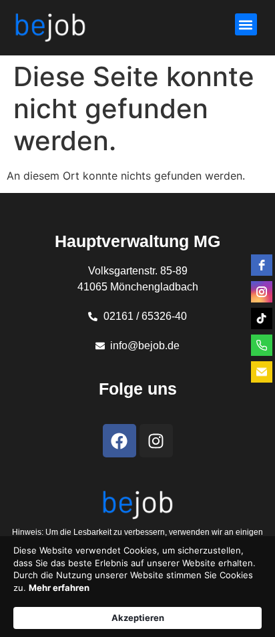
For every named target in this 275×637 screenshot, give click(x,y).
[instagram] (261, 291)
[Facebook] (119, 440)
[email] (261, 372)
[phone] (261, 345)
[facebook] (261, 265)
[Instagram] (156, 440)
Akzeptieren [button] (137, 617)
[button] (246, 24)
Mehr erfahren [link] (59, 587)
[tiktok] (261, 318)
